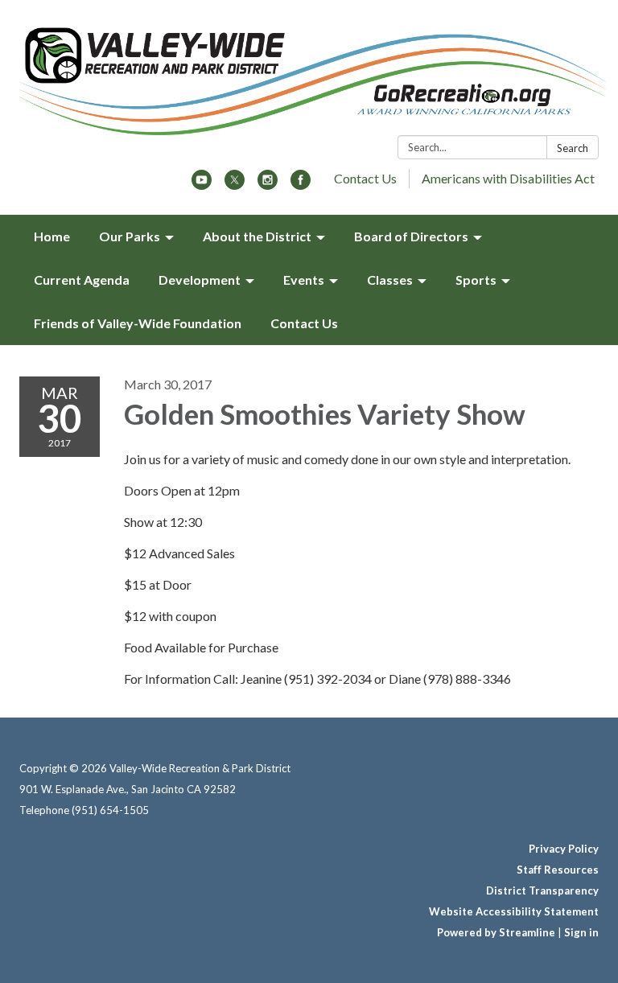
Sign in (581, 932)
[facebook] (300, 184)
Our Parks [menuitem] (129, 236)
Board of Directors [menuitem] (411, 236)
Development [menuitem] (200, 279)
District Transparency (542, 890)
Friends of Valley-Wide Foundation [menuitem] (137, 323)
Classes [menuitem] (390, 279)
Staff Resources (558, 869)
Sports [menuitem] (475, 279)
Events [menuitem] (303, 279)
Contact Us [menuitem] (304, 323)
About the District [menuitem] (257, 236)
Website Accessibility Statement (514, 911)
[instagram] (268, 184)
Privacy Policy (564, 848)
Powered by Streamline (496, 932)
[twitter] (235, 184)
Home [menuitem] (52, 236)
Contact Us (365, 178)
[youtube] (202, 184)
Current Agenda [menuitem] (82, 279)
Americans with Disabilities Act (508, 178)
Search (572, 148)
